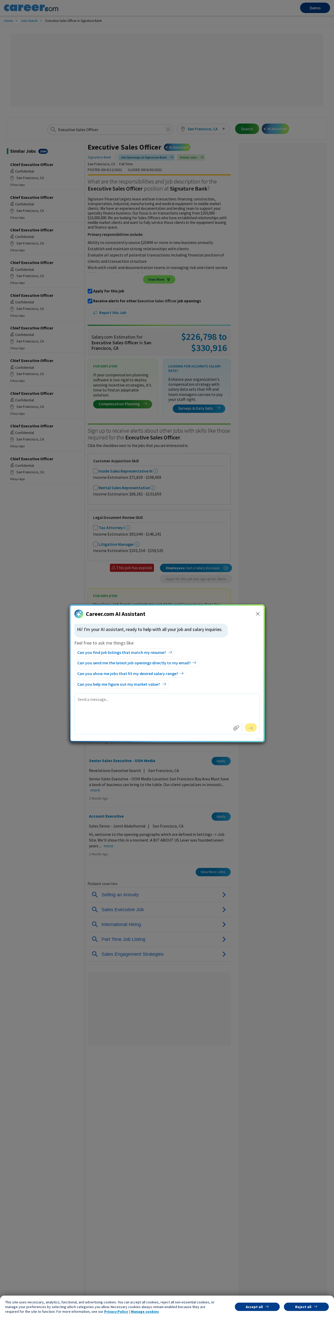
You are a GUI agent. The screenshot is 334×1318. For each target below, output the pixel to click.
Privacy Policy (116, 1311)
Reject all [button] (303, 1306)
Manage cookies (145, 1311)
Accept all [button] (254, 1306)
